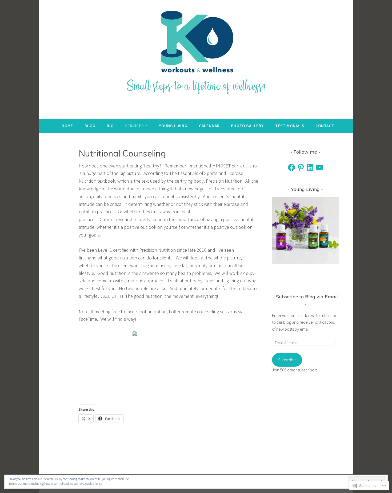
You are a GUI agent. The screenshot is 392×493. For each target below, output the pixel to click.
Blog (90, 125)
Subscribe (287, 359)
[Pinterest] (301, 167)
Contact (324, 125)
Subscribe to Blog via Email (307, 297)
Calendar (209, 125)
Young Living (173, 125)
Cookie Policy (93, 484)
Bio (110, 125)
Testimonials (289, 125)
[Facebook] (291, 167)
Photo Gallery (247, 125)
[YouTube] (319, 167)
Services (134, 125)
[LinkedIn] (310, 167)
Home (67, 125)
